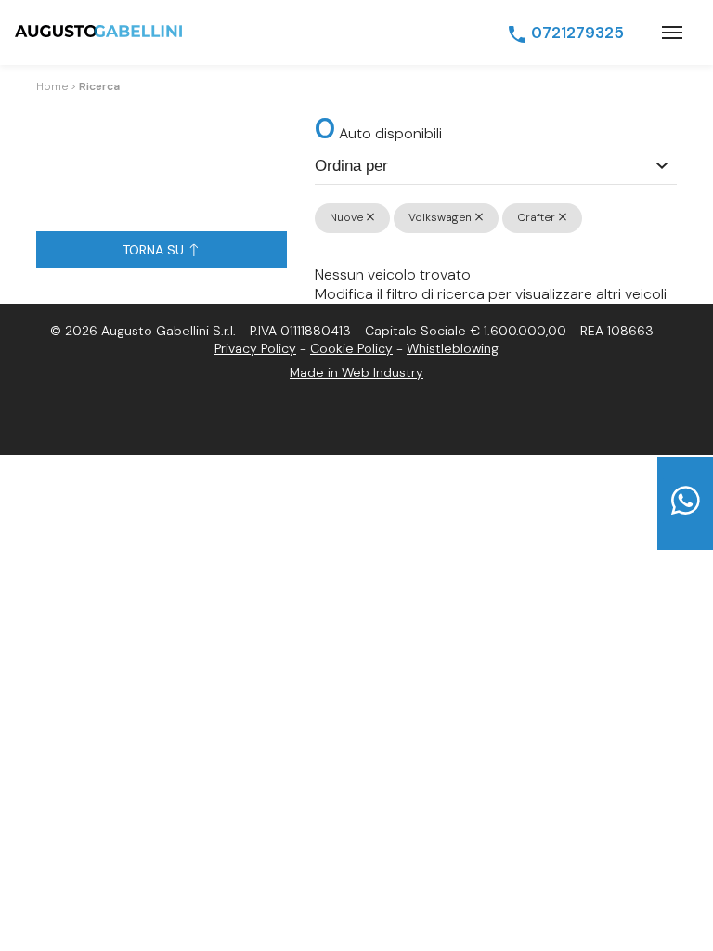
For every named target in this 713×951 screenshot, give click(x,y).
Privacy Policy (255, 348)
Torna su (155, 249)
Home (52, 86)
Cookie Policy (351, 348)
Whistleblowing (453, 348)
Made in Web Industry (356, 372)
